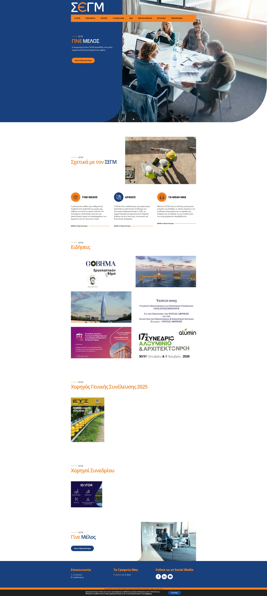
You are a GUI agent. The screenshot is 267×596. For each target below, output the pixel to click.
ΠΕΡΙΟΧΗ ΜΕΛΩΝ (145, 18)
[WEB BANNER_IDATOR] (86, 494)
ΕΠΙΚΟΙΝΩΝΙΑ (177, 18)
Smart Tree (159, 589)
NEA (131, 18)
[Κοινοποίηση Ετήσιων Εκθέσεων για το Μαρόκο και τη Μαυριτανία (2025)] (103, 309)
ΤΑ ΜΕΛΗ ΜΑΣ (118, 18)
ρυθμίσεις (148, 594)
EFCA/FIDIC (161, 18)
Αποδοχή (174, 593)
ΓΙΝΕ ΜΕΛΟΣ (90, 18)
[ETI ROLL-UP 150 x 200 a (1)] (87, 420)
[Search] (181, 7)
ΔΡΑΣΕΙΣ (104, 18)
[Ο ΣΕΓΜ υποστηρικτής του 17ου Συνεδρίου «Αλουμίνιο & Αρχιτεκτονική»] (168, 344)
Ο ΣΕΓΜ (77, 18)
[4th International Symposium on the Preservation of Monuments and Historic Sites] (103, 344)
